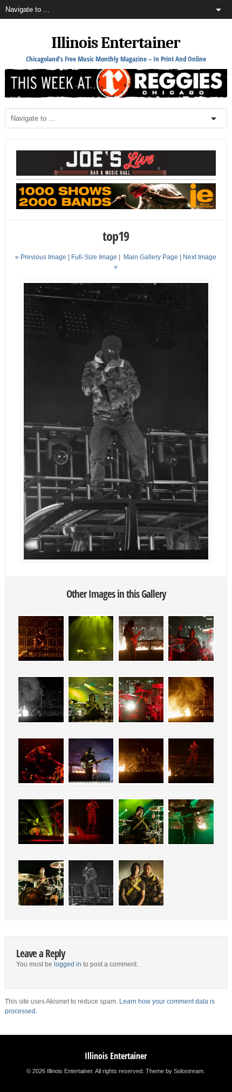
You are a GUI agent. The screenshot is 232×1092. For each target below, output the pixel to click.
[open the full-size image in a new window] (116, 560)
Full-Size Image (94, 257)
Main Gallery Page (151, 257)
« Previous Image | (43, 257)
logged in (67, 964)
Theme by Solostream (174, 1071)
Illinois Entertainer (115, 42)
